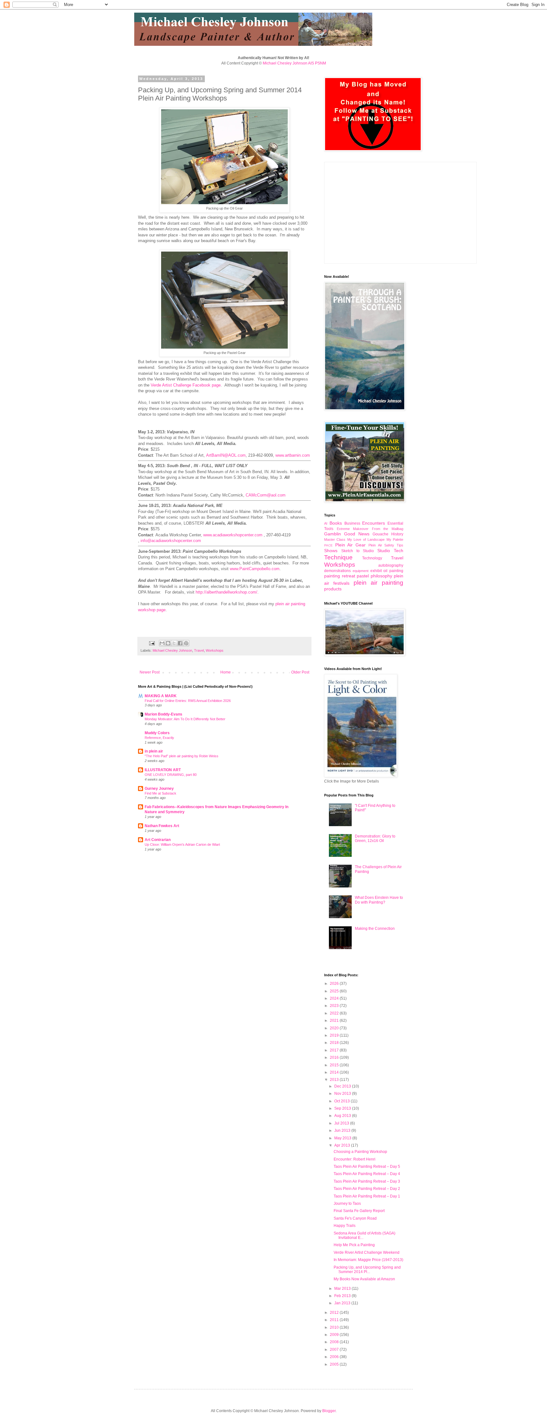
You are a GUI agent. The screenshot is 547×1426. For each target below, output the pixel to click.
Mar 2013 (343, 1288)
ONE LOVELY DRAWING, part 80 (171, 775)
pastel (363, 575)
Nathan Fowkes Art (162, 826)
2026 (335, 983)
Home (225, 672)
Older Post (300, 672)
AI (325, 523)
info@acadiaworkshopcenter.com (171, 540)
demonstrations (337, 571)
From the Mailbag (387, 529)
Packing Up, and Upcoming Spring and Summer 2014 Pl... (367, 1269)
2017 (335, 1050)
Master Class (334, 539)
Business (352, 523)
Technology (372, 558)
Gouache (380, 534)
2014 (335, 1072)
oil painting (393, 571)
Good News (356, 533)
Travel (199, 650)
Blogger (329, 1411)
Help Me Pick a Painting (354, 1245)
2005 (335, 1364)
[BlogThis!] (168, 643)
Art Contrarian (158, 840)
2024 (335, 998)
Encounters (373, 523)
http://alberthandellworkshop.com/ (226, 592)
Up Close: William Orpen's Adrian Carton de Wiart (182, 844)
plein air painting (379, 582)
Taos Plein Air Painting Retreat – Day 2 (367, 1188)
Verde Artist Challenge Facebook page (186, 385)
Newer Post (150, 672)
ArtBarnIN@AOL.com (226, 455)
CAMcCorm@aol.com (266, 495)
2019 (335, 1035)
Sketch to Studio (357, 551)
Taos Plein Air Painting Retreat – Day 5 (367, 1166)
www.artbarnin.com (292, 455)
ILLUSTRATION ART (163, 770)
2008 (335, 1342)
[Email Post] (152, 643)
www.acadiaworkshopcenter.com (232, 535)
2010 (335, 1327)
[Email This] (162, 643)
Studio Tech (390, 550)
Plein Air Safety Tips (385, 545)
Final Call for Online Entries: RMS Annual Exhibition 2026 (188, 701)
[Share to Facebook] (180, 643)
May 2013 (343, 1138)
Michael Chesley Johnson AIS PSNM (294, 63)
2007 (335, 1349)
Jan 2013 (342, 1303)
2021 (335, 1020)
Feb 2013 (343, 1296)
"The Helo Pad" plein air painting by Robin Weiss (181, 756)
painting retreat (339, 575)
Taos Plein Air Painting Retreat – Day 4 (367, 1174)
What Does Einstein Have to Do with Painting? (379, 899)
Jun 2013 (342, 1130)
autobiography (390, 565)
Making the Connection (375, 928)
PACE (328, 545)
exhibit (376, 571)
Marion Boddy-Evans (163, 714)
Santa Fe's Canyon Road (355, 1218)
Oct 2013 (342, 1101)
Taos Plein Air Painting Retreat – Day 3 (367, 1181)
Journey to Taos (347, 1203)
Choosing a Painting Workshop (360, 1151)
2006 (335, 1357)
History (397, 534)
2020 (335, 1028)
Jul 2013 (342, 1123)
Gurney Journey (159, 788)
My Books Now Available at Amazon (364, 1279)
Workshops (214, 650)
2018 (335, 1042)
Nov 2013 (343, 1093)
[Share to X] (174, 643)
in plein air (154, 751)
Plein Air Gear (350, 544)
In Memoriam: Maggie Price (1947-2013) (368, 1260)
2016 (335, 1057)
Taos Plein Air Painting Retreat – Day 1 (367, 1196)
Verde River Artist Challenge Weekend (366, 1252)
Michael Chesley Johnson (172, 650)
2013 (335, 1079)
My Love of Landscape (366, 539)
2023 (335, 1005)
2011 (335, 1320)
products (333, 588)
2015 (335, 1065)
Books (336, 523)
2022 (335, 1013)
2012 (335, 1312)
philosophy (381, 575)
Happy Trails (344, 1225)
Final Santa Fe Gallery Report (359, 1211)
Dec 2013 (343, 1086)
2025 (335, 991)
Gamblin (332, 533)
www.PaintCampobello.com (255, 568)
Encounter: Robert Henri (354, 1159)
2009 (335, 1334)
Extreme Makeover (353, 529)
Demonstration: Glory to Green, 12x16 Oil (375, 838)
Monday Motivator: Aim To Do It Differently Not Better (185, 719)
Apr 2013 (342, 1145)
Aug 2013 (343, 1115)
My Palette (395, 539)
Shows (330, 550)
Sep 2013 (343, 1108)
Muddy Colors (157, 733)
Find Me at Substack (160, 793)
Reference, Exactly (159, 738)
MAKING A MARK (161, 696)
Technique (338, 557)
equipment (360, 571)
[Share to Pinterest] (186, 643)
